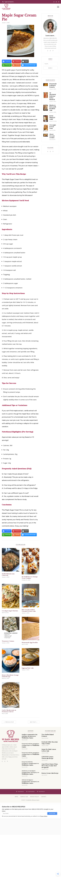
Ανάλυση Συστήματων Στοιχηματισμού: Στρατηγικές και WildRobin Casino (30, 781)
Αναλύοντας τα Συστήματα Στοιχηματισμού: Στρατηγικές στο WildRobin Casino (30, 772)
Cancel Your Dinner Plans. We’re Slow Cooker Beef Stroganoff (50, 765)
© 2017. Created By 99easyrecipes (30, 800)
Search (50, 68)
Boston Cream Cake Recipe (50, 773)
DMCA (16, 796)
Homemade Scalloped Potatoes (53, 85)
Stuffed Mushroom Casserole (8, 574)
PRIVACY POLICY (34, 796)
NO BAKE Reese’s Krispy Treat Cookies (30, 577)
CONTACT (43, 796)
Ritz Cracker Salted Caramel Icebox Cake (29, 610)
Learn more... (50, 35)
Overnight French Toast (52, 126)
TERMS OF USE (24, 796)
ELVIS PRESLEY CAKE (52, 117)
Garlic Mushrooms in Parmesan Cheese (9, 710)
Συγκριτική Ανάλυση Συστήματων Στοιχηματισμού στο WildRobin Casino (30, 763)
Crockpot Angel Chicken (10, 611)
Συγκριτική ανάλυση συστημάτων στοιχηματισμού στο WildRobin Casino (30, 745)
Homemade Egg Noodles (30, 642)
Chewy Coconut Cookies (52, 136)
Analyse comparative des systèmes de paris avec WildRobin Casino (29, 736)
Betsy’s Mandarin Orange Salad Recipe (10, 675)
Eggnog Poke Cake (28, 668)
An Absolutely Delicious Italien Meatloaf (52, 96)
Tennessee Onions (8, 641)
